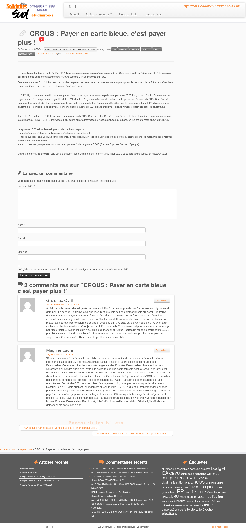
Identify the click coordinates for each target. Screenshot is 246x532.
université (168, 509)
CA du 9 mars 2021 (28, 472)
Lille (187, 492)
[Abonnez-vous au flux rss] (71, 6)
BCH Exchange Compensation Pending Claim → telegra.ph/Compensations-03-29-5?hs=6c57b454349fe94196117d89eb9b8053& (112, 495)
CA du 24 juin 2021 (28, 468)
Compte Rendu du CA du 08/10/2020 (36, 484)
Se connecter (143, 526)
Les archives (154, 14)
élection (209, 509)
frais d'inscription (202, 486)
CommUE (213, 474)
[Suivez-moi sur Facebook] (77, 6)
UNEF (213, 505)
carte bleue (134, 49)
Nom (21, 225)
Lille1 (194, 491)
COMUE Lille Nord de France (82, 49)
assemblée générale (188, 469)
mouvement (167, 501)
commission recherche (193, 474)
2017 (14, 449)
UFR (206, 505)
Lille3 (211, 492)
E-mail (22, 238)
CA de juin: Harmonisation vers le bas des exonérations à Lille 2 (59, 427)
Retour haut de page (219, 526)
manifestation (188, 497)
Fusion (219, 487)
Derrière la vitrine (214, 482)
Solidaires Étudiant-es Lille (74, 53)
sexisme (178, 505)
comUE (193, 478)
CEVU (174, 473)
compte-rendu (175, 477)
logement (220, 492)
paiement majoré (26, 53)
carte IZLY (146, 49)
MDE (200, 497)
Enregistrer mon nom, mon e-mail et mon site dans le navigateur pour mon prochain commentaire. (74, 269)
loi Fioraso (166, 497)
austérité (206, 469)
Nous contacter (128, 14)
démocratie (168, 487)
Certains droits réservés (124, 526)
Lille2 (204, 491)
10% (114, 49)
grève (164, 492)
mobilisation (214, 496)
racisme (189, 501)
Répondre (161, 300)
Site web (22, 251)
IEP (179, 491)
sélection (198, 505)
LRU (175, 496)
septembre (26, 449)
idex (171, 491)
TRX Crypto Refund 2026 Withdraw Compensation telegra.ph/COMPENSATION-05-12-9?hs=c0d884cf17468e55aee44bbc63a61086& (113, 480)
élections (169, 513)
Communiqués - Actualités (56, 49)
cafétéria (123, 49)
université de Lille (188, 509)
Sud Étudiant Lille (105, 526)
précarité (179, 501)
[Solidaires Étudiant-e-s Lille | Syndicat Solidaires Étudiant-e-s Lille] (28, 11)
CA (165, 472)
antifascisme (169, 469)
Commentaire (26, 186)
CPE (187, 482)
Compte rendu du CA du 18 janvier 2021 (37, 476)
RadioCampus (202, 501)
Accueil (74, 14)
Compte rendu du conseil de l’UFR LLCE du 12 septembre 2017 (133, 433)
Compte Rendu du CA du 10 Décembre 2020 (39, 480)
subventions (188, 505)
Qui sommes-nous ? (99, 14)
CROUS (156, 49)
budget (218, 468)
